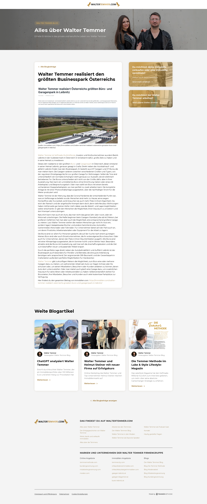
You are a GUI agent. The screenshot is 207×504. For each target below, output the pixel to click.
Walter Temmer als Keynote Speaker (126, 438)
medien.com (84, 473)
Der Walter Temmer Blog (121, 431)
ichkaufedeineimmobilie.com (123, 466)
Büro (73, 164)
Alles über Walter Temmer (90, 427)
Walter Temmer (45, 261)
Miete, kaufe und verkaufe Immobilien (90, 437)
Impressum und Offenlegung (45, 494)
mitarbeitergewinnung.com (90, 470)
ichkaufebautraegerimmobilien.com (125, 470)
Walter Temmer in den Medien (123, 434)
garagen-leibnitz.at (119, 473)
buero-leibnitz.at (118, 481)
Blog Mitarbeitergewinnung (154, 473)
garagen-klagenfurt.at (120, 477)
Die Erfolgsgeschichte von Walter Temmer (92, 432)
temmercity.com (118, 462)
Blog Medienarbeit (151, 470)
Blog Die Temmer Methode (154, 466)
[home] (103, 4)
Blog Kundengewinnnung (153, 477)
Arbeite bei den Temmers (121, 427)
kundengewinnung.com (89, 466)
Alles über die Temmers (89, 442)
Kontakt (147, 431)
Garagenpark (86, 164)
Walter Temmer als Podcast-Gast (156, 427)
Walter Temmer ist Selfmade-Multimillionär (56, 155)
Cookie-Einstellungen (80, 494)
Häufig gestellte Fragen (153, 434)
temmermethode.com (88, 462)
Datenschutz (64, 494)
